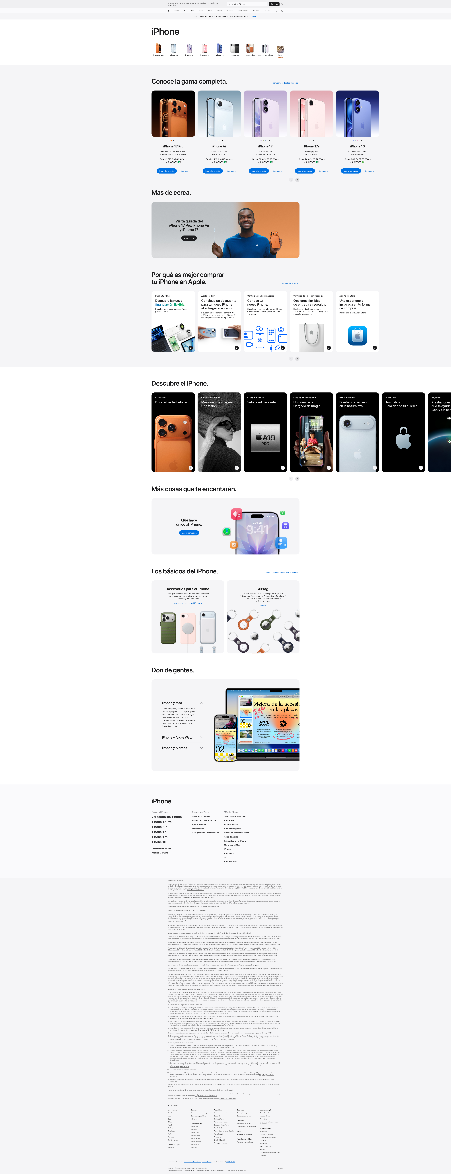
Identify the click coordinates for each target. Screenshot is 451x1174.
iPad (169, 1119)
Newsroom (263, 1131)
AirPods (170, 1128)
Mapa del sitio (241, 1171)
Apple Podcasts (196, 1142)
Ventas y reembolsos (217, 1171)
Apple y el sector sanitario (245, 1134)
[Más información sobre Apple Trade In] (219, 321)
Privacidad (263, 1119)
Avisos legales (230, 1171)
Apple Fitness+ (195, 1139)
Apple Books (195, 1145)
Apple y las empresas (244, 1113)
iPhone (170, 1122)
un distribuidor (206, 1162)
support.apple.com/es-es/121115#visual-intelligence (208, 1030)
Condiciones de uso (202, 1171)
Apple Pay (171, 1148)
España (280, 1168)
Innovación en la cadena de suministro (269, 1123)
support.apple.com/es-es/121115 (206, 1018)
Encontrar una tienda (221, 1113)
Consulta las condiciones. (195, 890)
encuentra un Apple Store (192, 1162)
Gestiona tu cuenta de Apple (200, 1113)
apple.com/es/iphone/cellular (179, 1067)
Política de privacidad (175, 1171)
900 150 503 (230, 1162)
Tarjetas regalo (173, 1140)
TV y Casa (171, 1131)
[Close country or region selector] (282, 4)
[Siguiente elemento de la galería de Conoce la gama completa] (297, 180)
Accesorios (171, 1137)
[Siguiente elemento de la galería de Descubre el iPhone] (297, 479)
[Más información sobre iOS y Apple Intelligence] (311, 432)
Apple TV (194, 1130)
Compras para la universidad (246, 1127)
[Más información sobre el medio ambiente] (357, 432)
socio (271, 996)
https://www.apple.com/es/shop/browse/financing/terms (196, 897)
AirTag (170, 1134)
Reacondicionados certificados (224, 1131)
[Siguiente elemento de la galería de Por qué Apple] (297, 359)
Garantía (263, 1140)
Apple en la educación (244, 1124)
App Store (194, 1148)
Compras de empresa (244, 1116)
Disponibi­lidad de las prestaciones (206, 1096)
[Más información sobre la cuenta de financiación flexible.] (173, 321)
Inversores (263, 1143)
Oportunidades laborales (268, 1137)
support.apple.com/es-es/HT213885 (222, 1047)
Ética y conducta (265, 1146)
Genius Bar (217, 1116)
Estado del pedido (219, 1140)
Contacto (263, 1156)
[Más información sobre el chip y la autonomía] (265, 432)
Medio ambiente (265, 1116)
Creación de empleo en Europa (270, 1152)
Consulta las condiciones (228, 1099)
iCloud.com (194, 1119)
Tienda (170, 1113)
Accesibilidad (264, 1113)
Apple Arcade (195, 1136)
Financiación (218, 1137)
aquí (231, 1090)
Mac (169, 1116)
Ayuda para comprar (220, 1143)
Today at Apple (219, 1119)
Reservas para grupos (221, 1122)
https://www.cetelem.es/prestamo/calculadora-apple (241, 965)
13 (285, 596)
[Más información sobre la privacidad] (403, 432)
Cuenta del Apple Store (198, 1116)
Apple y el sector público (245, 1142)
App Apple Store (219, 1128)
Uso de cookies (189, 1171)
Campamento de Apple (221, 1125)
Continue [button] (274, 4)
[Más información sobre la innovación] (173, 432)
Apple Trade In (218, 1134)
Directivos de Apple (266, 1134)
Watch (170, 1125)
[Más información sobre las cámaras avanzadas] (219, 432)
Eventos (262, 1149)
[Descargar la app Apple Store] (357, 321)
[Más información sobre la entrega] (311, 321)
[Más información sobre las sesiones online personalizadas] (265, 321)
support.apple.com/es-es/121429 (261, 1033)
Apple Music (195, 1132)
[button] (247, 4)
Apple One (194, 1127)
